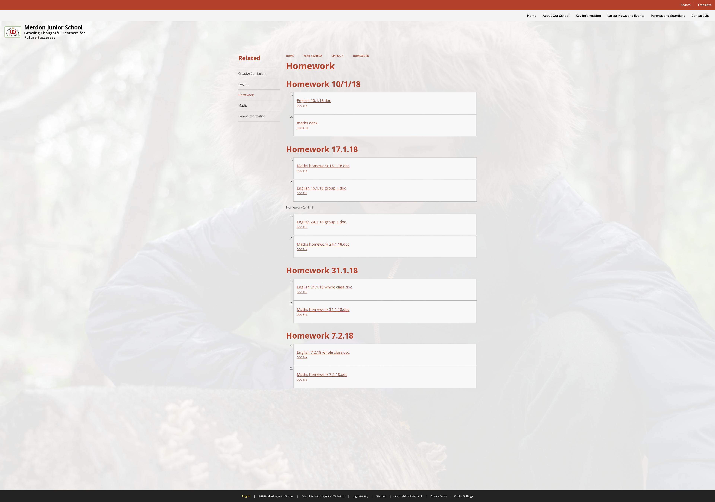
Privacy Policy (438, 496)
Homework (361, 56)
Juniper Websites (334, 496)
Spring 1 (337, 56)
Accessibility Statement (408, 496)
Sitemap (381, 496)
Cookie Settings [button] (463, 496)
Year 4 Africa (313, 56)
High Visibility (360, 496)
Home (290, 56)
